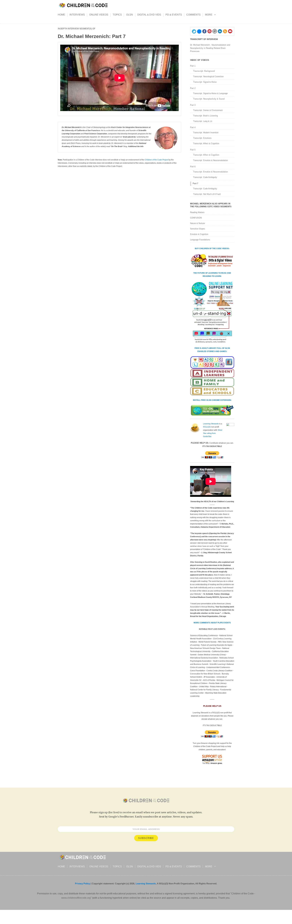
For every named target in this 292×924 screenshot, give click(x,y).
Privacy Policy (82, 883)
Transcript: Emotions (202, 138)
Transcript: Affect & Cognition (206, 143)
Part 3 (192, 105)
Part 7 (195, 183)
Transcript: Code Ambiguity (205, 177)
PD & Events (173, 14)
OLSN (129, 14)
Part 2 (192, 88)
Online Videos (98, 14)
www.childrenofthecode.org (76, 898)
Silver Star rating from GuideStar (212, 433)
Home (61, 14)
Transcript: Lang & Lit (202, 121)
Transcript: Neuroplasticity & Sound (208, 99)
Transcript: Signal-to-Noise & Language (210, 93)
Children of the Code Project (156, 160)
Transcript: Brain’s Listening (205, 116)
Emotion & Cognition (199, 234)
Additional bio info (135, 146)
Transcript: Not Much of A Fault (207, 194)
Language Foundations (200, 240)
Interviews (77, 14)
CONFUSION (196, 218)
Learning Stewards (211, 424)
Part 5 (192, 150)
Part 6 (192, 166)
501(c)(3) (207, 427)
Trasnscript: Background (204, 71)
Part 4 (192, 127)
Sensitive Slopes (197, 229)
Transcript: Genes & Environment (208, 110)
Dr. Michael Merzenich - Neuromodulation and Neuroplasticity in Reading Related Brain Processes (210, 48)
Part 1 (192, 66)
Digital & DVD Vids (149, 14)
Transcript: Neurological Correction (208, 76)
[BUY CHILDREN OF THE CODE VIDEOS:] (212, 260)
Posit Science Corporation (95, 134)
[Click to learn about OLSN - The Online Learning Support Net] (212, 312)
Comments (193, 14)
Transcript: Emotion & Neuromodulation (210, 160)
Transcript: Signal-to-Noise (205, 82)
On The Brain (116, 146)
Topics (117, 14)
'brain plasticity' (129, 137)
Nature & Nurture (197, 223)
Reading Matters (197, 212)
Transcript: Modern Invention (205, 132)
